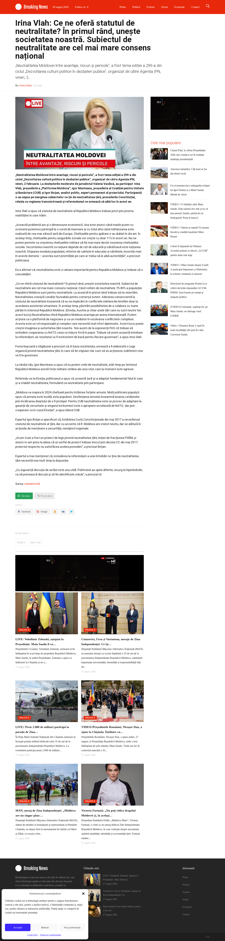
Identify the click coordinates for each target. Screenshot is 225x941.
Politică (136, 7)
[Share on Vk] (63, 512)
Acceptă (18, 927)
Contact (195, 7)
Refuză (45, 927)
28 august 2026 (61, 7)
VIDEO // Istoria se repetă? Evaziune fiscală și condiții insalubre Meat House (189, 232)
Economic (179, 7)
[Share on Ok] (54, 512)
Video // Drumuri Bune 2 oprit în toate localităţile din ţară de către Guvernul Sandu (187, 330)
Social (164, 7)
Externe (151, 7)
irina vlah (35, 542)
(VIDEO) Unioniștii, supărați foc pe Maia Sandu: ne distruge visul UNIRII (189, 311)
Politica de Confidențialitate (50, 935)
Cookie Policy (32, 935)
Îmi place (25, 496)
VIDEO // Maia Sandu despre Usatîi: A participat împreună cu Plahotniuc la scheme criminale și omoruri (189, 269)
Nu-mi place (46, 496)
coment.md (32, 483)
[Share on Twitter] (71, 512)
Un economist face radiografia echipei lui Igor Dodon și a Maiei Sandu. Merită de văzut (190, 190)
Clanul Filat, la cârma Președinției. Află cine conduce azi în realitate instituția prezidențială (188, 155)
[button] (83, 893)
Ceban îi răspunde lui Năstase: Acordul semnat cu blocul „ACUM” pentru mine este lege (189, 251)
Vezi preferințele (72, 927)
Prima (123, 7)
